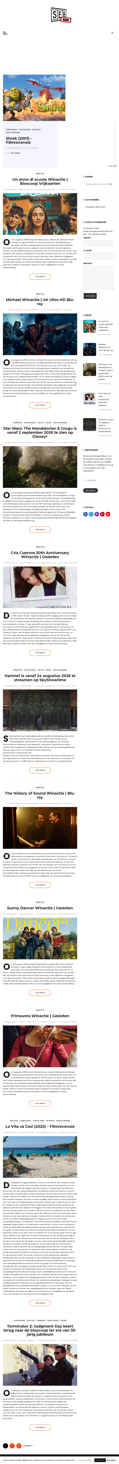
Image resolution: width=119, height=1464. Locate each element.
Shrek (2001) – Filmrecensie (19, 140)
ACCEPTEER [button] (100, 1460)
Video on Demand (13, 133)
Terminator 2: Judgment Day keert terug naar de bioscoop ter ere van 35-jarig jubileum (40, 1330)
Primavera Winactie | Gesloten (40, 1016)
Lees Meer (111, 1460)
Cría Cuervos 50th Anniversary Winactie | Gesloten (40, 554)
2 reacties (68, 309)
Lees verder (15, 153)
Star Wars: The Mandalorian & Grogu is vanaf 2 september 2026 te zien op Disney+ (40, 432)
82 (19, 1446)
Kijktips (40, 423)
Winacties (40, 174)
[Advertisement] (59, 53)
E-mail (88, 250)
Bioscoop (14, 1121)
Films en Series (25, 130)
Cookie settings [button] (84, 1460)
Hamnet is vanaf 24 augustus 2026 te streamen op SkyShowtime (40, 677)
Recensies (36, 130)
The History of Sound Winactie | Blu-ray (40, 795)
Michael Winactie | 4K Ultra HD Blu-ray (40, 301)
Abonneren (90, 490)
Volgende (27, 1446)
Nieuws (48, 423)
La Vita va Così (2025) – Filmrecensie (40, 1126)
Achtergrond (19, 1320)
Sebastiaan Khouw (48, 189)
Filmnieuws (17, 423)
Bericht (88, 263)
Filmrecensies (11, 130)
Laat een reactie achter (67, 189)
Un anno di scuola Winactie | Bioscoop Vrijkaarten (40, 181)
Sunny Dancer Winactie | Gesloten (40, 908)
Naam (88, 238)
